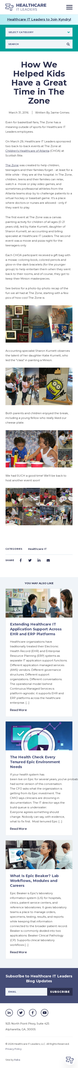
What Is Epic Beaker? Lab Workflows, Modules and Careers (34, 881)
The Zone (12, 165)
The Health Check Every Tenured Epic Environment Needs (35, 762)
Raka (17, 1059)
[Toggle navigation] (68, 7)
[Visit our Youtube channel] (44, 1012)
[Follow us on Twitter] (21, 1012)
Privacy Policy (13, 1048)
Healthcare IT (37, 549)
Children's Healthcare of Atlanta (27, 150)
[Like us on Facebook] (32, 1012)
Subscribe (60, 991)
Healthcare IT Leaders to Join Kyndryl (39, 19)
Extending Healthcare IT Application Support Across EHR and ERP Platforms (36, 629)
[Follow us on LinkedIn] (9, 1012)
